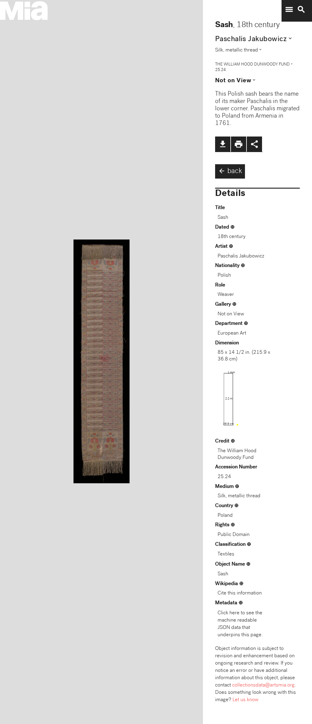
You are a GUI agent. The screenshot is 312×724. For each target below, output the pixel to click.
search (301, 9)
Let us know (245, 700)
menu (289, 9)
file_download (222, 144)
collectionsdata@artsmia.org (263, 685)
